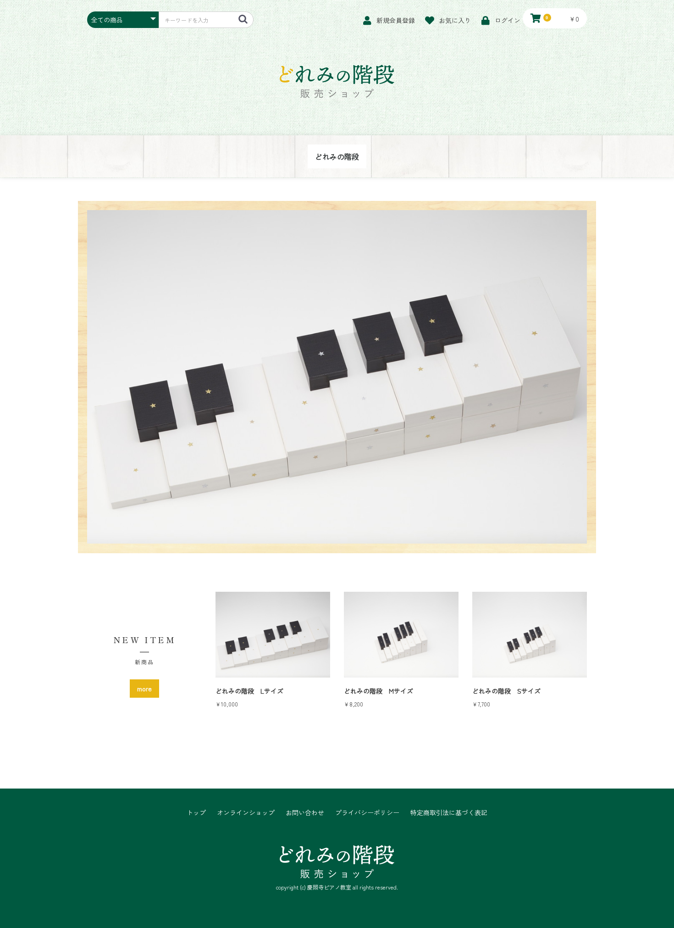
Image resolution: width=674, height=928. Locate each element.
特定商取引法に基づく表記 (448, 812)
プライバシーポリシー (367, 812)
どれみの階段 (337, 156)
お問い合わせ (305, 812)
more (144, 688)
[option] (337, 377)
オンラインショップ (246, 812)
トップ (196, 812)
